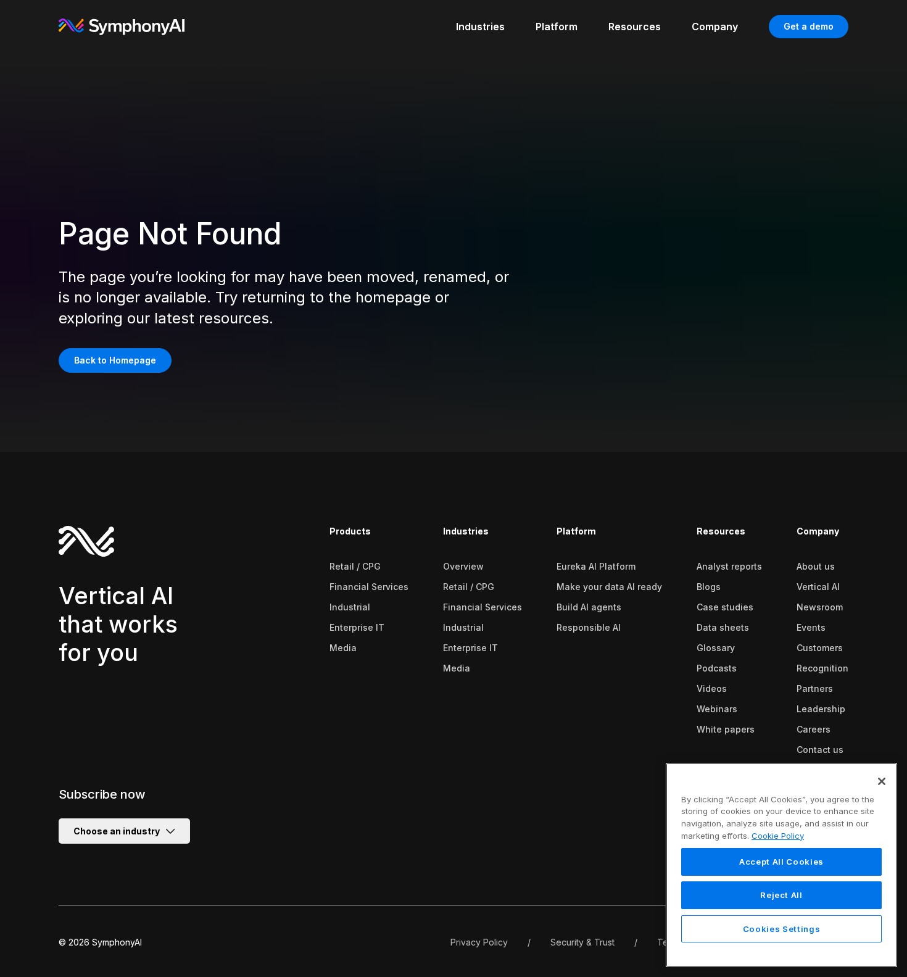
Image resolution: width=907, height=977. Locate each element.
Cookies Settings (782, 929)
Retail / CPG (355, 566)
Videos (712, 688)
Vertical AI (818, 586)
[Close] (881, 781)
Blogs (709, 586)
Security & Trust (582, 942)
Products (350, 531)
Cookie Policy (778, 836)
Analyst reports (729, 566)
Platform (576, 531)
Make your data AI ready (609, 586)
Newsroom (820, 607)
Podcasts (717, 668)
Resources (721, 531)
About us (816, 566)
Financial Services (368, 586)
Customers (820, 647)
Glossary (716, 647)
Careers (813, 729)
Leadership (821, 709)
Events (811, 627)
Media (343, 647)
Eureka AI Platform (596, 566)
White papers (726, 729)
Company (818, 531)
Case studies (725, 607)
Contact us (820, 749)
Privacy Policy (479, 942)
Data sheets (723, 627)
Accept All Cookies (781, 862)
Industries (466, 531)
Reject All (781, 895)
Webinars (717, 709)
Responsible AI (589, 627)
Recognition (822, 668)
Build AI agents (589, 607)
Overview (463, 566)
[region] (781, 865)
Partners (815, 688)
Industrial (349, 607)
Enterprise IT (356, 627)
